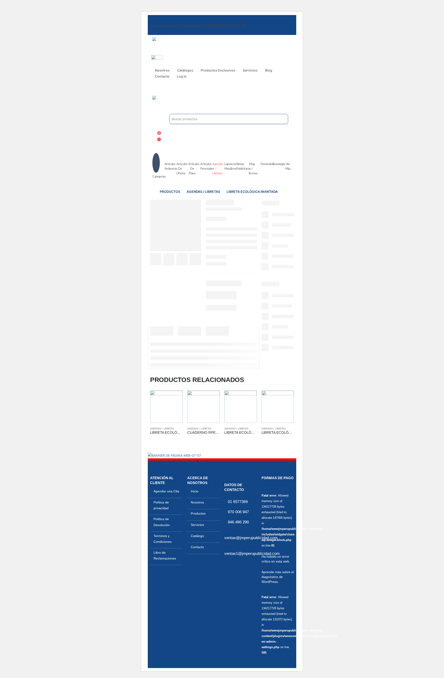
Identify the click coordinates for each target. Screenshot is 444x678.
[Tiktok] (170, 89)
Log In (182, 76)
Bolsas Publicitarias (241, 166)
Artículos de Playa (193, 169)
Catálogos (185, 70)
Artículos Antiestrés (169, 166)
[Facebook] (154, 89)
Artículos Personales (205, 166)
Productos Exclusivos (218, 70)
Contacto (162, 76)
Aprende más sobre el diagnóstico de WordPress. (278, 577)
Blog (268, 70)
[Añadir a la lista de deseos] (180, 439)
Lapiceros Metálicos (229, 166)
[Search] (279, 119)
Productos (198, 513)
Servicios (250, 70)
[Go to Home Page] (151, 191)
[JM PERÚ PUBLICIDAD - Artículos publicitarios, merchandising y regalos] (181, 46)
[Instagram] (162, 89)
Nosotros (162, 70)
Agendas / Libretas (217, 169)
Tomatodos (265, 164)
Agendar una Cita (166, 491)
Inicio (194, 491)
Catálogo (197, 536)
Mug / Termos (253, 169)
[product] (166, 407)
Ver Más (288, 166)
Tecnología (277, 164)
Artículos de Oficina (181, 169)
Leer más (175, 398)
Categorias (157, 176)
